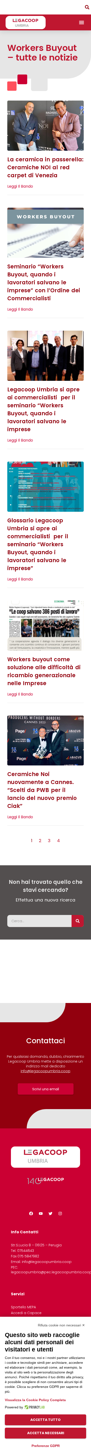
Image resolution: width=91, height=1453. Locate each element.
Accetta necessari (45, 1433)
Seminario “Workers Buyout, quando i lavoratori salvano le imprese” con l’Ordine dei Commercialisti (43, 282)
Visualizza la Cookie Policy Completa (35, 1400)
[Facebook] (31, 1213)
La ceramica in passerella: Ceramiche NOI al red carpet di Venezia (45, 167)
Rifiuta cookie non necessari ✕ (61, 1325)
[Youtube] (41, 1213)
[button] (87, 7)
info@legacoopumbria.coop (45, 1071)
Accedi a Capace (26, 1312)
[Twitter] (50, 1213)
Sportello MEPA (23, 1307)
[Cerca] (78, 921)
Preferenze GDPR (46, 1446)
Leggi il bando (20, 186)
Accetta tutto (45, 1419)
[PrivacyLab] (34, 1407)
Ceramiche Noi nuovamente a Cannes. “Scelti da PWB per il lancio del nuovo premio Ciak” (42, 790)
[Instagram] (60, 1213)
